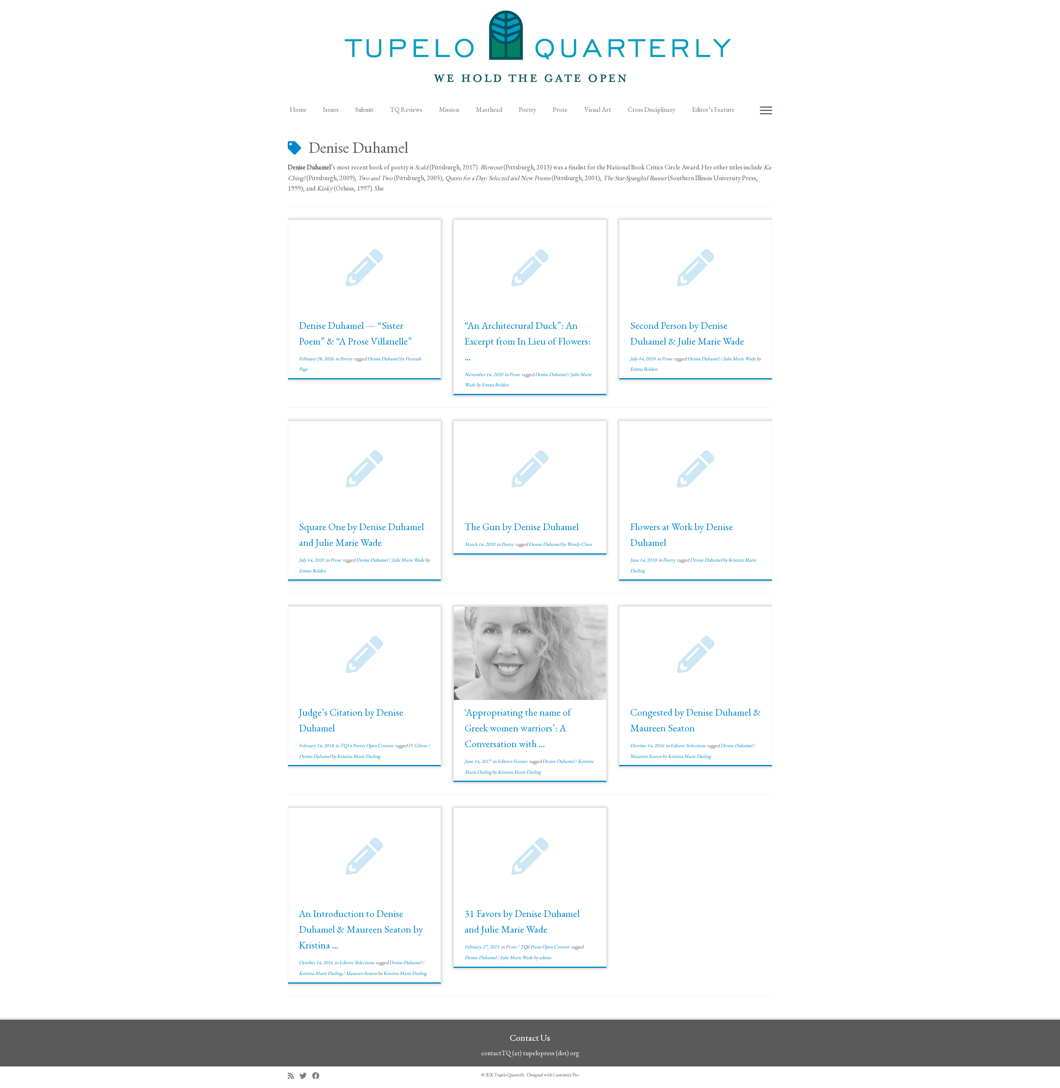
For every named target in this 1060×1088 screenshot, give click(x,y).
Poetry (527, 109)
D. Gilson (418, 745)
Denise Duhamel (383, 358)
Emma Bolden (495, 384)
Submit (364, 109)
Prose (560, 109)
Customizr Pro (565, 1075)
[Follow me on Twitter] (305, 1075)
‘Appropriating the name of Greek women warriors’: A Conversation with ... (518, 728)
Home (298, 109)
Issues (331, 109)
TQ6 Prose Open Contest (545, 946)
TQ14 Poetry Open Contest (367, 745)
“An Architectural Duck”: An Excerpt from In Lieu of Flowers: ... (527, 341)
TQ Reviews (406, 109)
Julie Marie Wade (739, 358)
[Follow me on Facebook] (318, 1075)
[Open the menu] (766, 111)
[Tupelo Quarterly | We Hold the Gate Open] (530, 50)
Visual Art (597, 109)
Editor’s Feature (713, 109)
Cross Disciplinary (651, 109)
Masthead (489, 109)
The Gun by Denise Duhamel (522, 526)
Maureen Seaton (646, 756)
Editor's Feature (512, 761)
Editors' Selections (688, 745)
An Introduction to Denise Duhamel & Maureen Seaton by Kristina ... (361, 929)
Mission (449, 109)
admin (545, 957)
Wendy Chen (579, 544)
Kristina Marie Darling (358, 756)
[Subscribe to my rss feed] (293, 1075)
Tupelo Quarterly (509, 1075)
